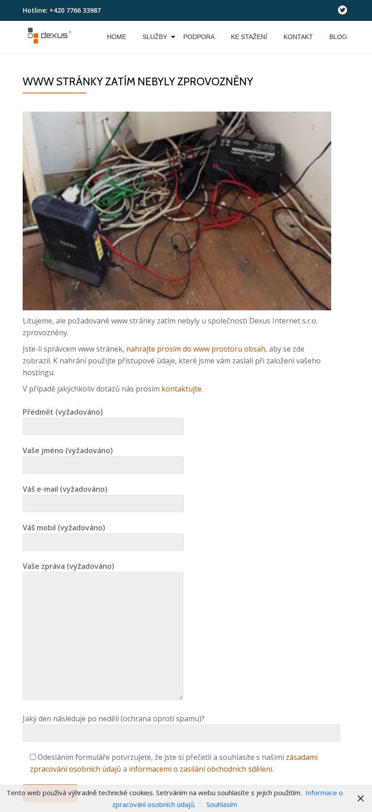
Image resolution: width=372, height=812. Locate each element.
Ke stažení (249, 36)
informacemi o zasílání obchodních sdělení (200, 769)
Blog (338, 36)
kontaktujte (181, 389)
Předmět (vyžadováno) (63, 412)
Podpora (199, 36)
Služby (154, 36)
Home (116, 36)
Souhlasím (221, 804)
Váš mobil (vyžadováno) (64, 528)
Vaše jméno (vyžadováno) (68, 450)
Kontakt (298, 36)
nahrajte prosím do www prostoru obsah (195, 349)
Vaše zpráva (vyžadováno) (68, 566)
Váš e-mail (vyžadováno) (65, 489)
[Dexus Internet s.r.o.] (51, 37)
